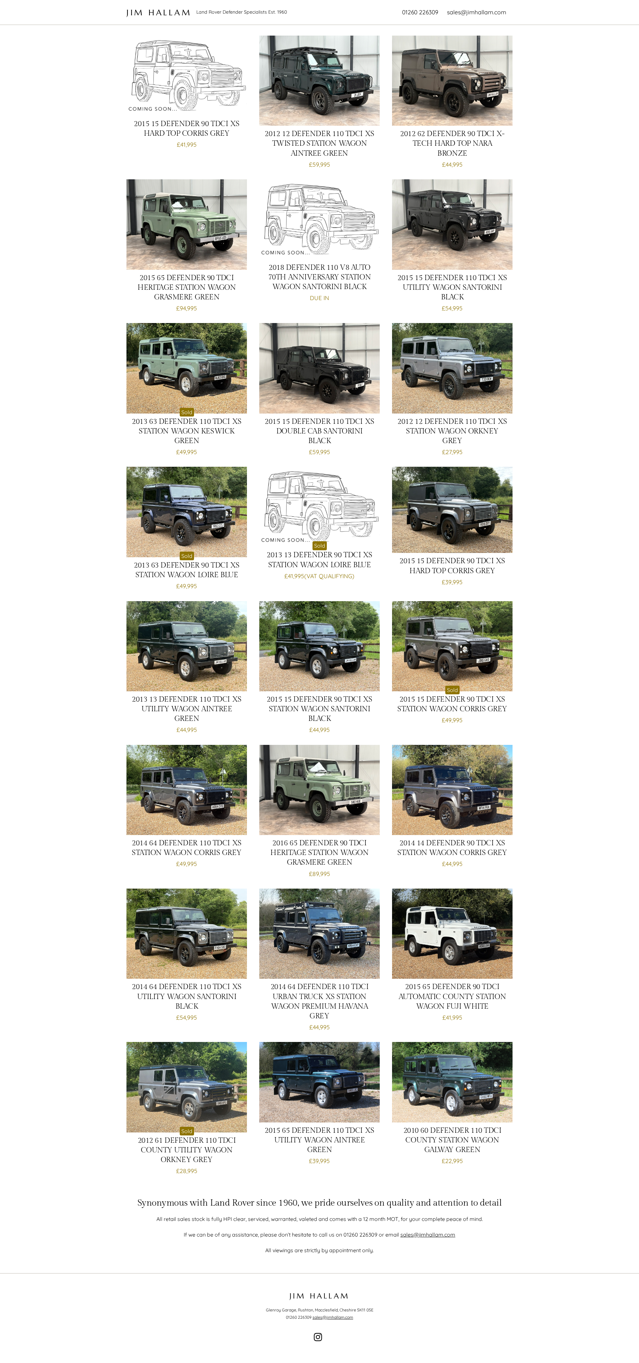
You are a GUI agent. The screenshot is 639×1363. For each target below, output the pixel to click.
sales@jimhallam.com (476, 12)
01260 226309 (420, 12)
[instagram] (320, 1337)
